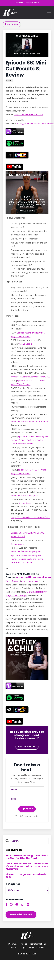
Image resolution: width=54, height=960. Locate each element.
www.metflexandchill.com (33, 577)
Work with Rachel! (21, 915)
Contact (14, 947)
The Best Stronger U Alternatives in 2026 (26, 875)
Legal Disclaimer (36, 947)
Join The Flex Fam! (27, 746)
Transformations (38, 944)
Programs (12, 944)
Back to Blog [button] (11, 24)
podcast (9, 81)
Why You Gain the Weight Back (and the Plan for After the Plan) (27, 856)
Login (23, 947)
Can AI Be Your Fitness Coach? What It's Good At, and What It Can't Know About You (27, 866)
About (24, 944)
